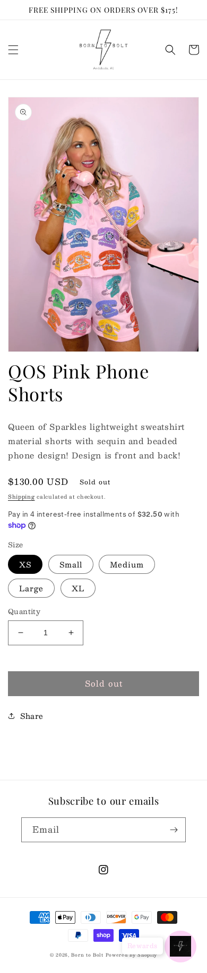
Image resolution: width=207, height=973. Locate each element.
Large (31, 588)
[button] (13, 49)
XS (25, 564)
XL (78, 588)
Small (70, 564)
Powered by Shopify (132, 955)
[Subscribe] (173, 829)
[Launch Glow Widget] (180, 946)
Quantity (24, 612)
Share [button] (32, 715)
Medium (127, 564)
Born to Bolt (87, 955)
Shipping (21, 496)
